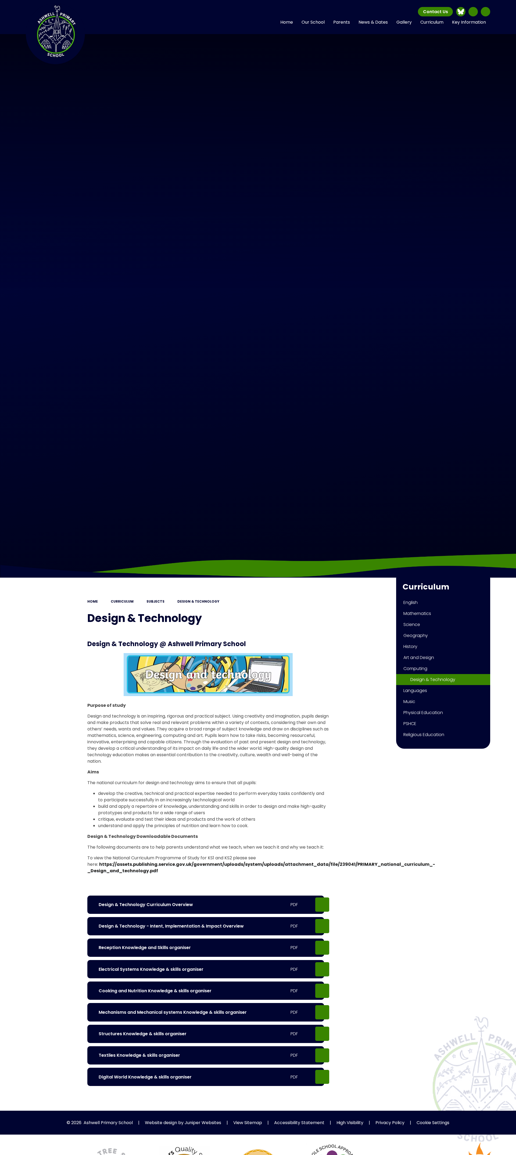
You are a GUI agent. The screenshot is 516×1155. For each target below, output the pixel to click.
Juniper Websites (203, 1123)
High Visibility (349, 1123)
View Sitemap (247, 1123)
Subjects (155, 601)
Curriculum (122, 601)
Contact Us (435, 12)
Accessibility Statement (299, 1123)
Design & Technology (198, 601)
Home (92, 601)
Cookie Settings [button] (433, 1123)
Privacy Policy (389, 1123)
